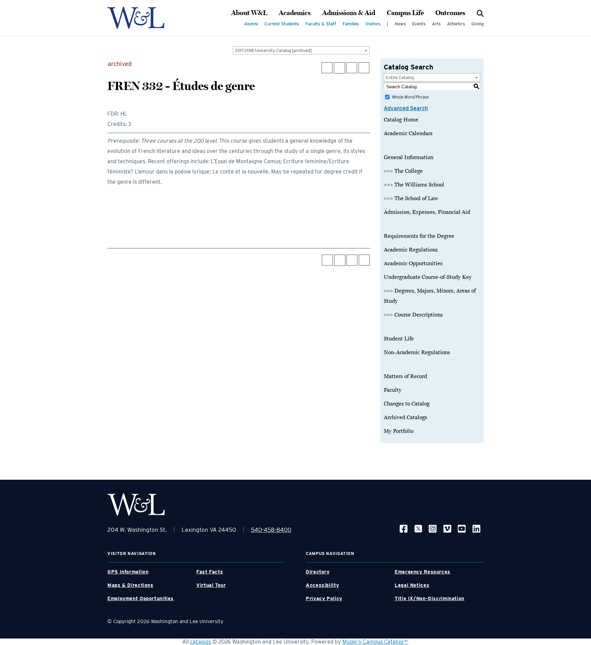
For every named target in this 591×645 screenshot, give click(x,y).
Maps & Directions (130, 585)
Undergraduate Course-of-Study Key (428, 277)
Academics (295, 13)
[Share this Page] (339, 68)
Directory (318, 572)
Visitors (372, 23)
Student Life (399, 338)
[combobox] (301, 50)
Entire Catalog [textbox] (400, 77)
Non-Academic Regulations (417, 352)
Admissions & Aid (348, 13)
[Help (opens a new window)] (363, 67)
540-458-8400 (271, 529)
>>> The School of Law (411, 198)
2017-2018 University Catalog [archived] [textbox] (273, 50)
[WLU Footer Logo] (136, 504)
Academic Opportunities (413, 263)
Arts (436, 23)
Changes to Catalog (407, 403)
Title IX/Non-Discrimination (429, 598)
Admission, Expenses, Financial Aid (427, 212)
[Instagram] (432, 528)
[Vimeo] (447, 528)
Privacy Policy (324, 598)
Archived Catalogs (405, 417)
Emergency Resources (422, 572)
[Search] (480, 13)
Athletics (456, 23)
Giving (477, 23)
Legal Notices (412, 585)
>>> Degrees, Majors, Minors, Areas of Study (430, 296)
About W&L (249, 13)
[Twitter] (418, 528)
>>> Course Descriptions (413, 314)
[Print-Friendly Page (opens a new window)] (351, 67)
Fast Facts (209, 572)
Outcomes (450, 13)
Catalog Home (401, 119)
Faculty (393, 390)
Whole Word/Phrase (410, 97)
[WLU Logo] (136, 18)
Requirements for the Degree (419, 236)
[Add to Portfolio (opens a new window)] (326, 67)
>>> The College (403, 171)
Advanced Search (406, 108)
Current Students (281, 23)
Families (351, 23)
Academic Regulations (411, 249)
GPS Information (127, 572)
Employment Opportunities (140, 598)
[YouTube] (461, 528)
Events (418, 23)
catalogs (200, 641)
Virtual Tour (211, 585)
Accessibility (322, 585)
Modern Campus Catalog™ (374, 641)
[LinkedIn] (476, 528)
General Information (408, 157)
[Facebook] (403, 528)
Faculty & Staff (320, 23)
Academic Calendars (408, 133)
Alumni (251, 23)
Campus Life (405, 13)
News (400, 23)
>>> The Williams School (414, 184)
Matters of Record (405, 376)
